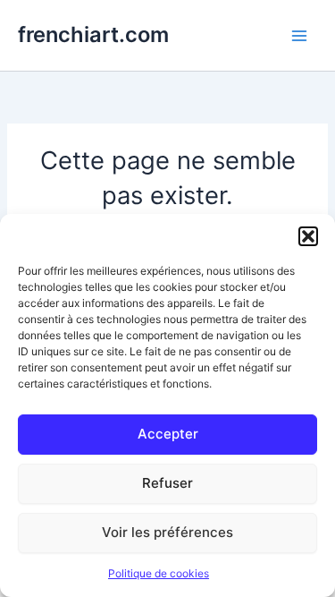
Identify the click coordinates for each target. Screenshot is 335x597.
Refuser (167, 482)
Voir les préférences (167, 532)
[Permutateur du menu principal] (299, 35)
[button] (308, 236)
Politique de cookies (158, 573)
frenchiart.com (93, 34)
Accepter (168, 433)
